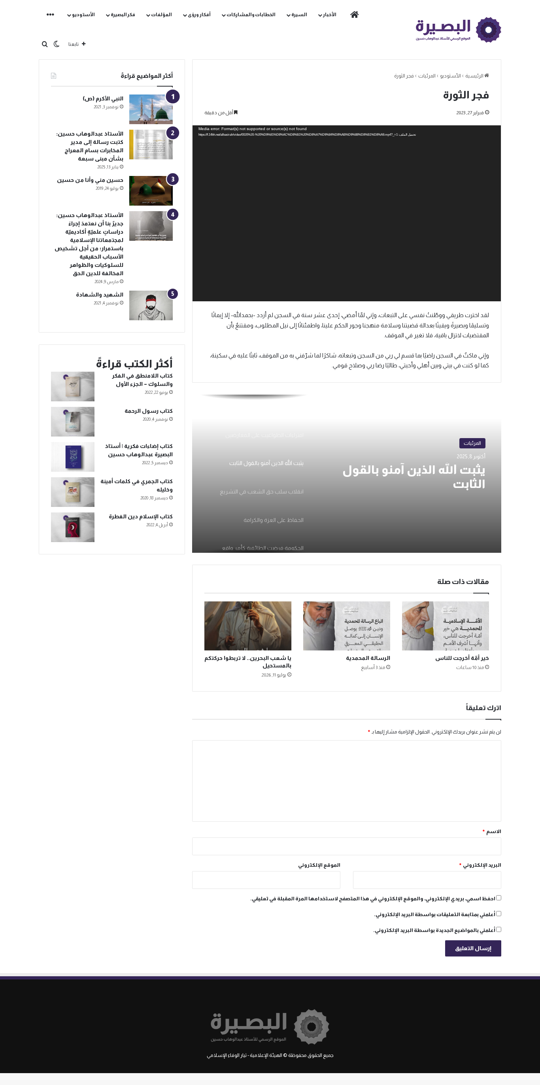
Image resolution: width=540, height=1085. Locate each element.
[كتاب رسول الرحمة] (72, 422)
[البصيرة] (458, 30)
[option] (346, 474)
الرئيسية (474, 76)
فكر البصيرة (123, 14)
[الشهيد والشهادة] (151, 305)
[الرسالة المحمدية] (346, 625)
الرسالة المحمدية (368, 658)
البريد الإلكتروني (480, 865)
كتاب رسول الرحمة (149, 411)
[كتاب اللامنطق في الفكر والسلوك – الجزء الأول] (72, 386)
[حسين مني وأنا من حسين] (151, 191)
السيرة (299, 14)
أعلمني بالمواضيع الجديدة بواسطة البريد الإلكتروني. (434, 930)
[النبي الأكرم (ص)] (151, 109)
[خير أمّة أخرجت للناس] (445, 625)
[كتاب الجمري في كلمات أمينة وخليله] (72, 492)
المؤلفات (161, 14)
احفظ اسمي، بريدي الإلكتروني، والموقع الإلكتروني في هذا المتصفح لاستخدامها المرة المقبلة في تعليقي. (372, 899)
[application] (347, 213)
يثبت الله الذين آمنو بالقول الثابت (413, 476)
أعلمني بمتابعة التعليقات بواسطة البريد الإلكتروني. (434, 914)
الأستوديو (83, 14)
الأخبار (329, 14)
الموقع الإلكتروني (319, 865)
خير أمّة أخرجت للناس (462, 658)
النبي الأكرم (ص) (103, 98)
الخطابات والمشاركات (251, 14)
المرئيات (427, 76)
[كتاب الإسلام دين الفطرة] (72, 527)
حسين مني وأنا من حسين (90, 180)
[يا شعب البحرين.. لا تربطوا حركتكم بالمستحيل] (247, 625)
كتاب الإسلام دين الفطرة (141, 516)
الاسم (491, 831)
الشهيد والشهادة (99, 294)
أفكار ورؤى (199, 14)
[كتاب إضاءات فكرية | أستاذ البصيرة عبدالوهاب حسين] (72, 457)
